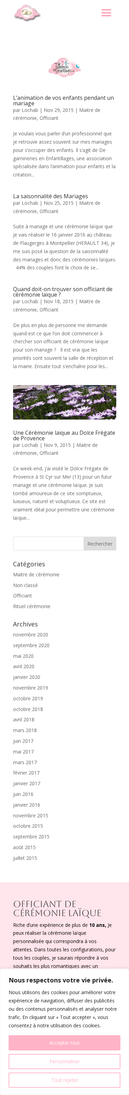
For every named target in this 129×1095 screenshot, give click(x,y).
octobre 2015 (28, 826)
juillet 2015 (25, 858)
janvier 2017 (26, 783)
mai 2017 (23, 751)
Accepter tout (65, 1042)
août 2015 (24, 847)
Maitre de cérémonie (36, 574)
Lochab (30, 110)
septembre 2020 (31, 645)
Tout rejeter (64, 1080)
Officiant (49, 118)
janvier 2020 (26, 677)
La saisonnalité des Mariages (50, 196)
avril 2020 (23, 666)
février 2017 (26, 772)
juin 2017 (23, 741)
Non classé (25, 585)
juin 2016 (23, 794)
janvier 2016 (26, 804)
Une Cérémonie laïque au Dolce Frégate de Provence (64, 435)
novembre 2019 (30, 687)
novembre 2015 (30, 815)
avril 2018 (23, 719)
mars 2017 (25, 762)
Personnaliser (65, 1061)
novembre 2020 (30, 634)
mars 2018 (25, 730)
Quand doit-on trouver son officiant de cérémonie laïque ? (62, 291)
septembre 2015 (31, 836)
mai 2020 (23, 656)
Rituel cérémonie (32, 606)
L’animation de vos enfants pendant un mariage (63, 100)
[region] (64, 1032)
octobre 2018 (28, 709)
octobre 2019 (28, 698)
